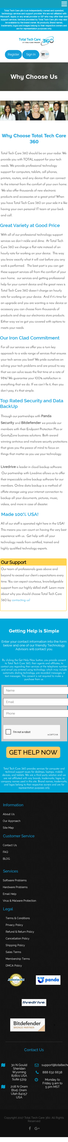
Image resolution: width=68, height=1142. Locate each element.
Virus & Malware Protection (19, 900)
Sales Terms (13, 952)
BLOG (6, 858)
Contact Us (10, 845)
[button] (64, 4)
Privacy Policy (14, 924)
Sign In (31, 54)
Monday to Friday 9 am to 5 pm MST (49, 1083)
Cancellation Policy (17, 938)
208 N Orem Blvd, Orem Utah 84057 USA (14, 1092)
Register (13, 54)
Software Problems (15, 880)
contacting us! (21, 600)
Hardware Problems (15, 887)
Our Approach (11, 820)
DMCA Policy (14, 965)
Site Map (8, 827)
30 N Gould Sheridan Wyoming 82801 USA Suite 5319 (14, 1072)
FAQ (5, 851)
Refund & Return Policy (20, 931)
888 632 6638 (49, 1072)
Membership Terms (18, 958)
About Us (9, 814)
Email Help (9, 893)
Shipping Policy (15, 945)
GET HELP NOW (33, 752)
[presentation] (32, 732)
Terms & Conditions (18, 918)
